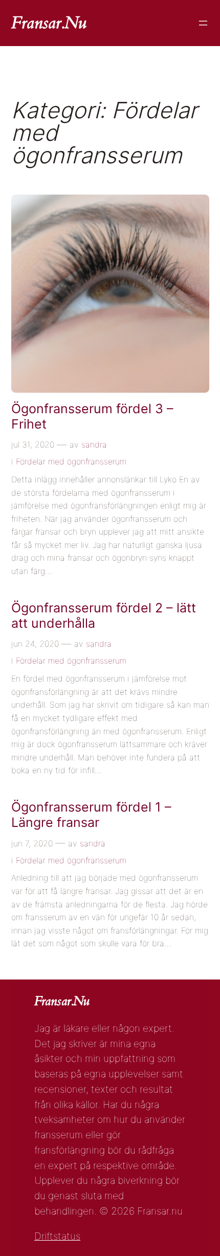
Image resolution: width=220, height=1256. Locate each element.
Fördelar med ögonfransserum (71, 461)
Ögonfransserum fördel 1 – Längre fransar (91, 815)
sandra (94, 444)
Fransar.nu (48, 22)
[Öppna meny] (203, 23)
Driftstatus (57, 1236)
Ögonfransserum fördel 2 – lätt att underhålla (103, 616)
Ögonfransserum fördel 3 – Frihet (92, 416)
